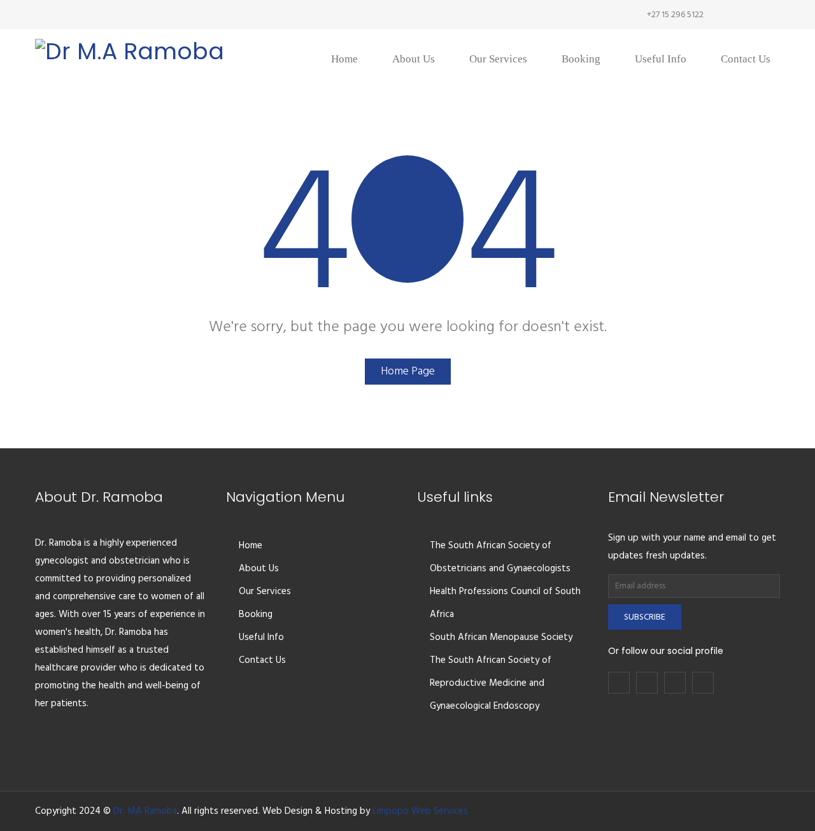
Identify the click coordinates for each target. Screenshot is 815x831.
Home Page (408, 371)
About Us (259, 568)
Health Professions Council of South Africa (505, 603)
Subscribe (644, 617)
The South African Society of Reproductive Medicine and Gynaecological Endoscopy (490, 683)
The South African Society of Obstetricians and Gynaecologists (500, 557)
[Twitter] (732, 14)
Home (250, 545)
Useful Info (261, 637)
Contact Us (262, 660)
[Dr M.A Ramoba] (129, 45)
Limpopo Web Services (420, 811)
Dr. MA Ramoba (145, 811)
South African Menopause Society (501, 637)
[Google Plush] (751, 14)
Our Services (265, 591)
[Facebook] (713, 14)
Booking (256, 614)
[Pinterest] (770, 14)
